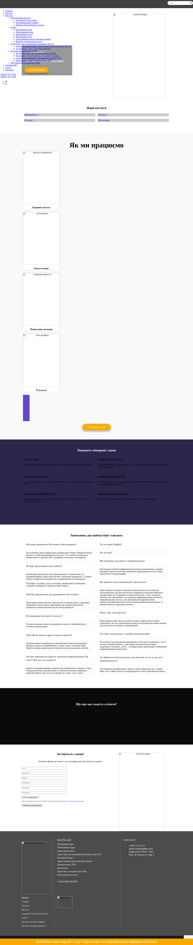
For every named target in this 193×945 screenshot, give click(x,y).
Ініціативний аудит (24, 34)
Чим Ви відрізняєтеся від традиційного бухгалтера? (52, 594)
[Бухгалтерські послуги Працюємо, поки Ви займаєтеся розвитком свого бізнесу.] (59, 114)
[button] (96, 427)
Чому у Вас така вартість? (113, 612)
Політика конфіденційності (62, 801)
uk (6, 81)
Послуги (9, 15)
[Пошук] (191, 3)
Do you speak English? (111, 544)
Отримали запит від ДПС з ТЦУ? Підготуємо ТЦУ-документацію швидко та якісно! (96, 941)
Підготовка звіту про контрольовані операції (36, 53)
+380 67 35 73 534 (8, 74)
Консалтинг (62, 868)
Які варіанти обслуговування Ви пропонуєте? (123, 582)
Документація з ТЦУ (66, 864)
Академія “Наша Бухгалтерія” (35, 914)
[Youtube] (77, 888)
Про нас (8, 13)
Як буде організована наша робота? (44, 566)
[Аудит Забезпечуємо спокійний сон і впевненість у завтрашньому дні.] (133, 114)
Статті (8, 67)
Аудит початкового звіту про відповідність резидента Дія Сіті (43, 46)
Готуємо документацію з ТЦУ (24, 51)
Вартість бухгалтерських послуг (30, 25)
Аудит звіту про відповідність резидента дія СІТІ (79, 854)
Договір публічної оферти (33, 922)
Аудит (13, 27)
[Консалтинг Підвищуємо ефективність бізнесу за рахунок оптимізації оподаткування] (133, 120)
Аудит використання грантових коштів (33, 39)
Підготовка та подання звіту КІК (25, 63)
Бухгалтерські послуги (21, 18)
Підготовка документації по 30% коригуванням (37, 56)
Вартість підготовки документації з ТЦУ (34, 60)
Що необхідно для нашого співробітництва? (122, 561)
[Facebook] (60, 888)
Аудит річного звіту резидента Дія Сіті (33, 49)
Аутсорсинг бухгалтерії (26, 20)
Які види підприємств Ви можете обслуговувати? (51, 544)
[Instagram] (69, 888)
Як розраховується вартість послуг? (44, 616)
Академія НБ (11, 65)
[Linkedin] (85, 888)
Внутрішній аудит (24, 37)
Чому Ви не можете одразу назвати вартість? (49, 635)
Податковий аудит (24, 30)
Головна (9, 11)
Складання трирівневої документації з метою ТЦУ (38, 58)
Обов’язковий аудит (25, 32)
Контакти (9, 70)
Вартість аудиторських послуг (29, 41)
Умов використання (75, 801)
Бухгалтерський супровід (27, 23)
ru (6, 83)
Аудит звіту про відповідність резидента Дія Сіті (32, 44)
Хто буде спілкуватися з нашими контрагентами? (125, 633)
